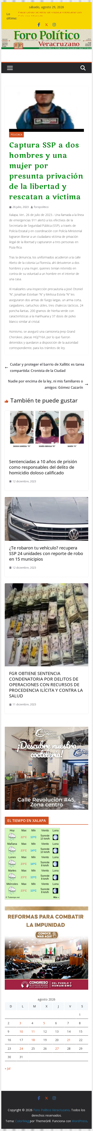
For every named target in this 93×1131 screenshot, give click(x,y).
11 (33, 1031)
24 (21, 1048)
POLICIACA (16, 134)
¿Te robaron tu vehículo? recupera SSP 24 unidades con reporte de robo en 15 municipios (46, 553)
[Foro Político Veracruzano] (46, 32)
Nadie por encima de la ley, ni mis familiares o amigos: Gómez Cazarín (45, 384)
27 (57, 1048)
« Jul (7, 1068)
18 (33, 1040)
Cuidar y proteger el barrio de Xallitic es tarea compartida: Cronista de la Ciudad (47, 367)
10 (21, 1031)
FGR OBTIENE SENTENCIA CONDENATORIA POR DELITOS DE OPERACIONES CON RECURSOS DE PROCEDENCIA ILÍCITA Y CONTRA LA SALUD (46, 684)
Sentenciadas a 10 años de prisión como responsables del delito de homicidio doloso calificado (43, 467)
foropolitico (41, 207)
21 (69, 1040)
